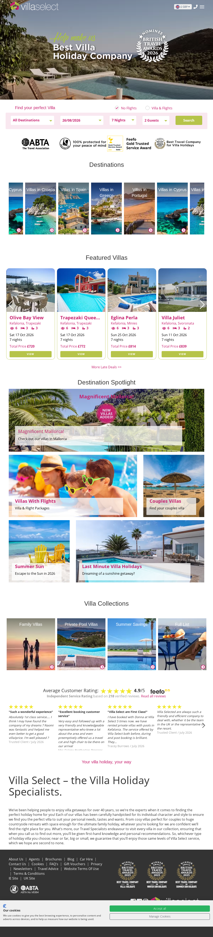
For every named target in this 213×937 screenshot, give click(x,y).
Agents (35, 859)
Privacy (96, 864)
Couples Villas (165, 501)
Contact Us (18, 864)
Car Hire (87, 859)
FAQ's (54, 864)
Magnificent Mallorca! (41, 431)
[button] (11, 304)
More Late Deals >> (106, 367)
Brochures (54, 859)
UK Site (29, 878)
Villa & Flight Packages (32, 508)
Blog (71, 859)
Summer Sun (29, 566)
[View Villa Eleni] (182, 308)
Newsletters (23, 868)
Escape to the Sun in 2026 (35, 573)
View (30, 354)
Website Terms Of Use (81, 868)
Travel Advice (48, 868)
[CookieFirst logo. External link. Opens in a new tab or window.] (4, 906)
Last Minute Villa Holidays (112, 566)
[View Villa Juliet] (132, 308)
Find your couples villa (167, 508)
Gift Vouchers (75, 864)
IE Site (14, 878)
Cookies (38, 864)
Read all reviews (153, 696)
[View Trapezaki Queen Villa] (30, 308)
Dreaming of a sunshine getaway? (108, 573)
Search (188, 120)
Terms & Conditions (29, 873)
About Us (16, 859)
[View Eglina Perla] (81, 308)
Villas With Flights (35, 501)
